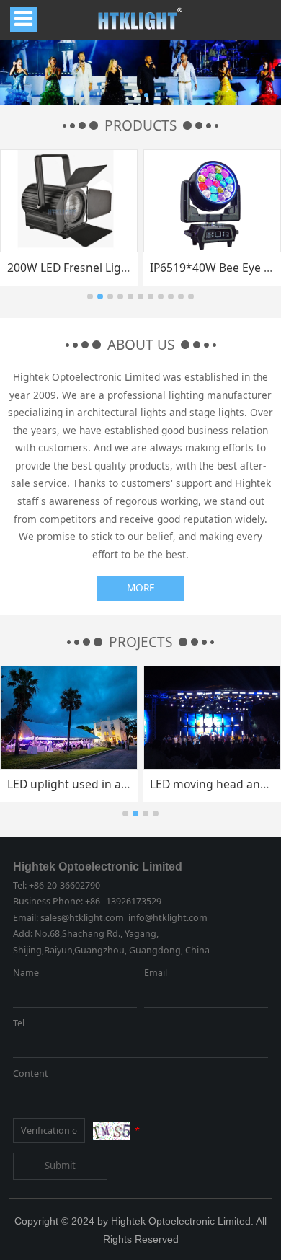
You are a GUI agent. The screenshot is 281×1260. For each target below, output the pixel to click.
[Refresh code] (111, 1131)
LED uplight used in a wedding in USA (107, 784)
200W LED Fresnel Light (70, 268)
